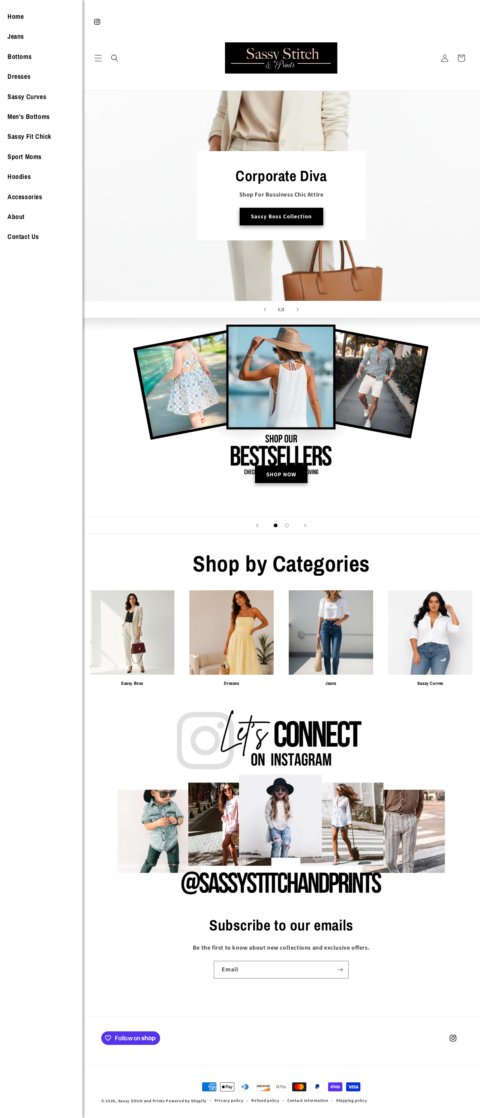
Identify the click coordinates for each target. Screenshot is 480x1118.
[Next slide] (298, 309)
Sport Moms (25, 156)
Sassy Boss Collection (281, 216)
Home (16, 16)
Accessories (25, 196)
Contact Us (23, 236)
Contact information (307, 1100)
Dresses (19, 76)
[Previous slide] (264, 309)
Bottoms (20, 56)
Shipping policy (352, 1100)
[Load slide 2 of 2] (286, 525)
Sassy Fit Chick (29, 136)
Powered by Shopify (186, 1100)
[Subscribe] (340, 969)
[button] (98, 58)
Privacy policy (229, 1100)
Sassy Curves (27, 96)
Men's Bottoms (29, 116)
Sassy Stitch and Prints (141, 1100)
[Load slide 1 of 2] (275, 525)
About (16, 216)
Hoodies (19, 176)
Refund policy (265, 1100)
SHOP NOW (281, 474)
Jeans (16, 36)
